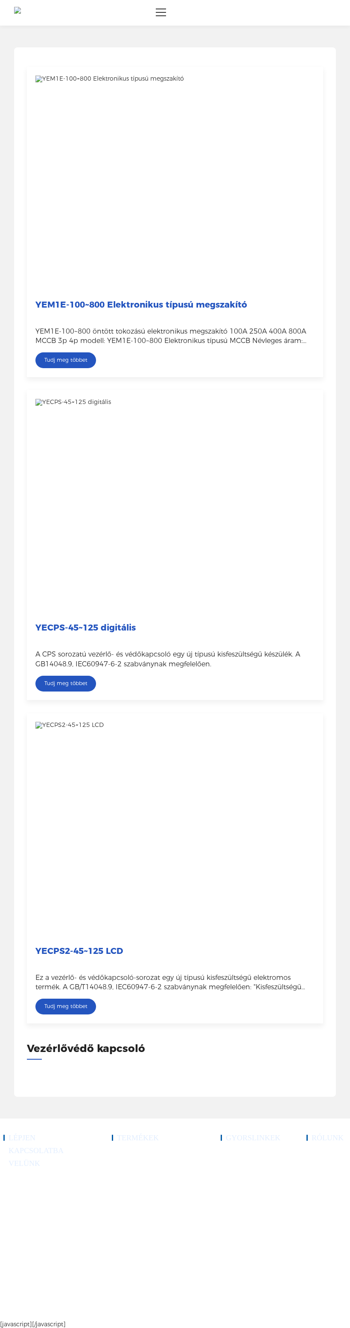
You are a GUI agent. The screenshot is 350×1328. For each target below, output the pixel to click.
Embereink (317, 1175)
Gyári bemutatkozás (326, 1185)
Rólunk (228, 1175)
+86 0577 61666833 (36, 1180)
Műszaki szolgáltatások (244, 1195)
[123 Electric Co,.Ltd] (17, 13)
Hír (224, 1206)
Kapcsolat (231, 1216)
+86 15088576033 (34, 1200)
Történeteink (319, 1165)
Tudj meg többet (66, 360)
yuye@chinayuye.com (37, 1236)
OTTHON (231, 1154)
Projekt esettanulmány (243, 1185)
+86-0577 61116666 (36, 1190)
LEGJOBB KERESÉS (285, 1311)
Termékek (230, 1165)
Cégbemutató (319, 1154)
